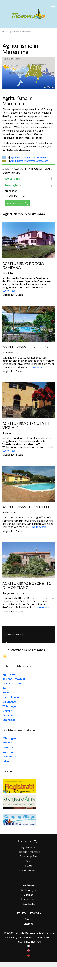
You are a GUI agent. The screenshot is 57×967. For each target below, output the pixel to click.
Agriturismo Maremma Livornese (28, 157)
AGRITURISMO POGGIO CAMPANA (23, 265)
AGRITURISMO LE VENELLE (26, 507)
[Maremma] (28, 13)
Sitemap (28, 923)
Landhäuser (9, 701)
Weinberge (9, 756)
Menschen (11, 190)
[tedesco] (28, 955)
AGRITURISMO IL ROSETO (25, 347)
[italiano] (28, 945)
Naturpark (8, 752)
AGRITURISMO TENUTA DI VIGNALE (25, 425)
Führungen (9, 738)
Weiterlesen (10, 290)
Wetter (7, 743)
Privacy (28, 919)
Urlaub (6, 761)
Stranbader (9, 720)
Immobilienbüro (12, 697)
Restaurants (10, 715)
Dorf (5, 688)
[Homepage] (3, 31)
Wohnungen (9, 706)
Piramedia (24, 937)
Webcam (7, 747)
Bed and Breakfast (13, 679)
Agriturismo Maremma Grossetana (29, 160)
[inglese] (28, 950)
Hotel (5, 692)
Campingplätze (11, 683)
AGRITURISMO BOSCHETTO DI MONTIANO (27, 585)
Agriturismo (9, 674)
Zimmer (7, 710)
